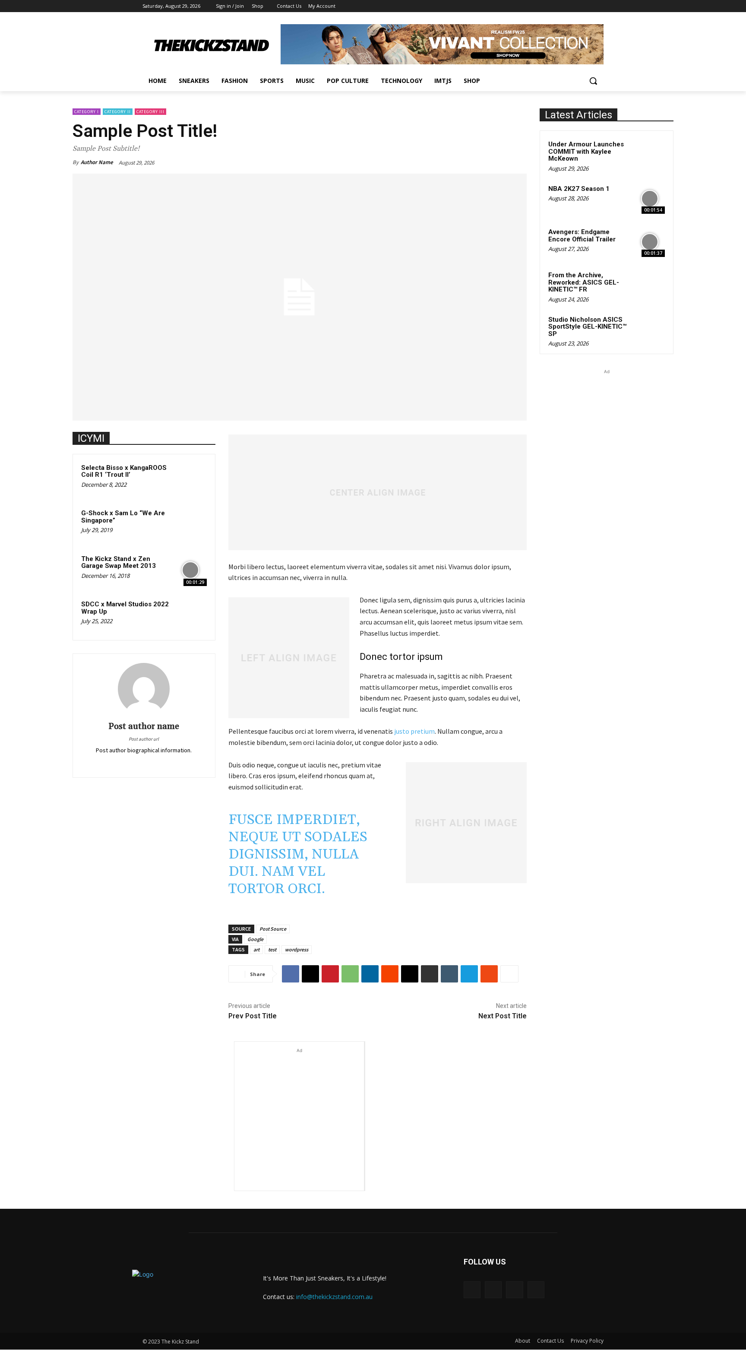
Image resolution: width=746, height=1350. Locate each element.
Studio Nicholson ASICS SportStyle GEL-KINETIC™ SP (587, 327)
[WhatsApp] (350, 973)
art (256, 949)
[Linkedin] (370, 973)
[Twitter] (125, 762)
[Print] (429, 973)
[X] (575, 6)
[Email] (409, 973)
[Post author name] (144, 689)
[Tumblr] (449, 973)
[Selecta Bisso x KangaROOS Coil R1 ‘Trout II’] (190, 479)
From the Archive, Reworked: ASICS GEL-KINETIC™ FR (583, 282)
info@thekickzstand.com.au (334, 1297)
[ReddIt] (389, 973)
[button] (593, 80)
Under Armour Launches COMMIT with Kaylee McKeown (586, 151)
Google (255, 939)
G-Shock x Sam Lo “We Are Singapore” (123, 516)
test (272, 949)
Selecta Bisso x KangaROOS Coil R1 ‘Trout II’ (124, 471)
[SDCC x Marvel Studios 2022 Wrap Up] (190, 615)
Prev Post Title (252, 1016)
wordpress (296, 949)
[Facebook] (551, 6)
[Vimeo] (586, 6)
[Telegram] (469, 973)
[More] (509, 973)
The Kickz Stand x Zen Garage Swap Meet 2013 (118, 562)
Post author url (144, 739)
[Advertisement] (299, 1109)
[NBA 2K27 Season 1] (650, 199)
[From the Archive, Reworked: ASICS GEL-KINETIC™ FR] (650, 285)
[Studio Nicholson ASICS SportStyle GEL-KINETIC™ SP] (650, 329)
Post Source (272, 928)
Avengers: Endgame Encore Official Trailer (582, 235)
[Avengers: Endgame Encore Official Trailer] (650, 242)
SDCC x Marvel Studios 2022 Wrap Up (125, 607)
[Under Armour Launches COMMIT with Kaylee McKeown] (650, 154)
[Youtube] (599, 6)
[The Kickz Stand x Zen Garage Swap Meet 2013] (190, 570)
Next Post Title (502, 1016)
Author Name (97, 162)
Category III (150, 111)
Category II (117, 111)
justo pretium (414, 731)
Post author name (143, 726)
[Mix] (489, 973)
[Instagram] (563, 6)
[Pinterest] (137, 762)
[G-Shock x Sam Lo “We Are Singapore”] (190, 524)
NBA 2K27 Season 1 (579, 189)
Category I (86, 111)
